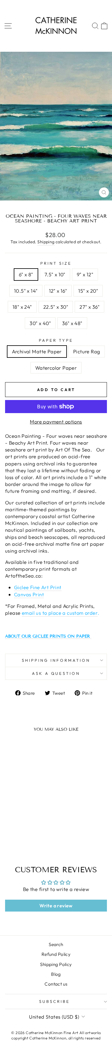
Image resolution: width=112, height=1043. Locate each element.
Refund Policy (56, 954)
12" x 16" (58, 291)
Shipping (45, 241)
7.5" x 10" (55, 274)
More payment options (56, 421)
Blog (56, 974)
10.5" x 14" (26, 291)
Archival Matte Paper (37, 351)
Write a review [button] (56, 906)
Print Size (56, 263)
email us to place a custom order (60, 613)
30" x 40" (40, 323)
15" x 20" (88, 291)
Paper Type (56, 340)
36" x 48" (72, 323)
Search (56, 944)
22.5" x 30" (55, 307)
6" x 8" (26, 274)
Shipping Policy (56, 964)
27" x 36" (89, 307)
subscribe (54, 1001)
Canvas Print (29, 594)
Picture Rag (86, 351)
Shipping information (56, 660)
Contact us (56, 984)
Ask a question (56, 673)
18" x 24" (22, 307)
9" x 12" (85, 274)
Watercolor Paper (56, 368)
